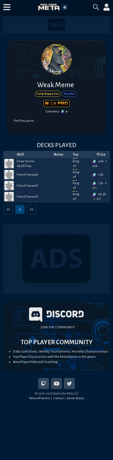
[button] (7, 7)
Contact (58, 398)
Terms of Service (39, 398)
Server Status (75, 398)
